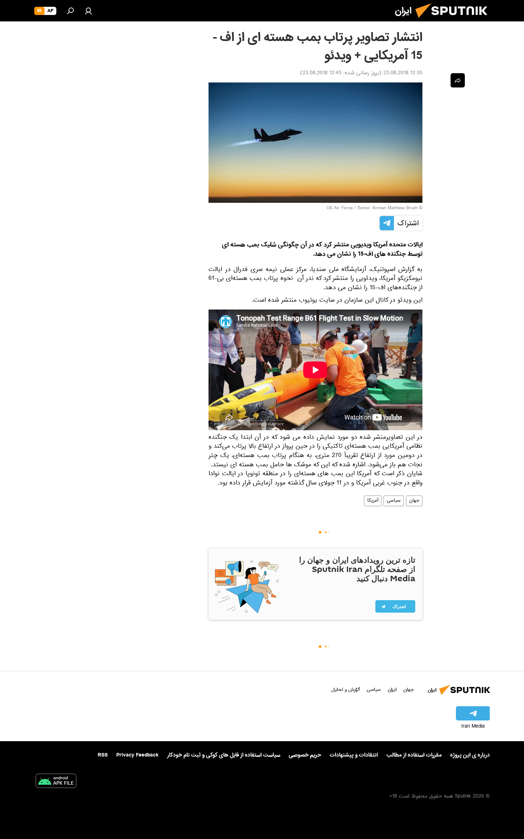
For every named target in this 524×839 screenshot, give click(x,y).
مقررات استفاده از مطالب (414, 755)
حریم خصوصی (305, 755)
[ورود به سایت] (88, 11)
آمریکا (372, 501)
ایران (392, 689)
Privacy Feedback (137, 755)
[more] (458, 80)
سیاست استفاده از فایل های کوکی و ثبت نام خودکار (223, 755)
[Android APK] (56, 782)
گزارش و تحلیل (346, 689)
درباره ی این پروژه (470, 755)
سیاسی (394, 501)
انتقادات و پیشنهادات (354, 755)
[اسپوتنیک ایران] (454, 21)
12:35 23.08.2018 (403, 74)
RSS (103, 755)
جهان (414, 501)
